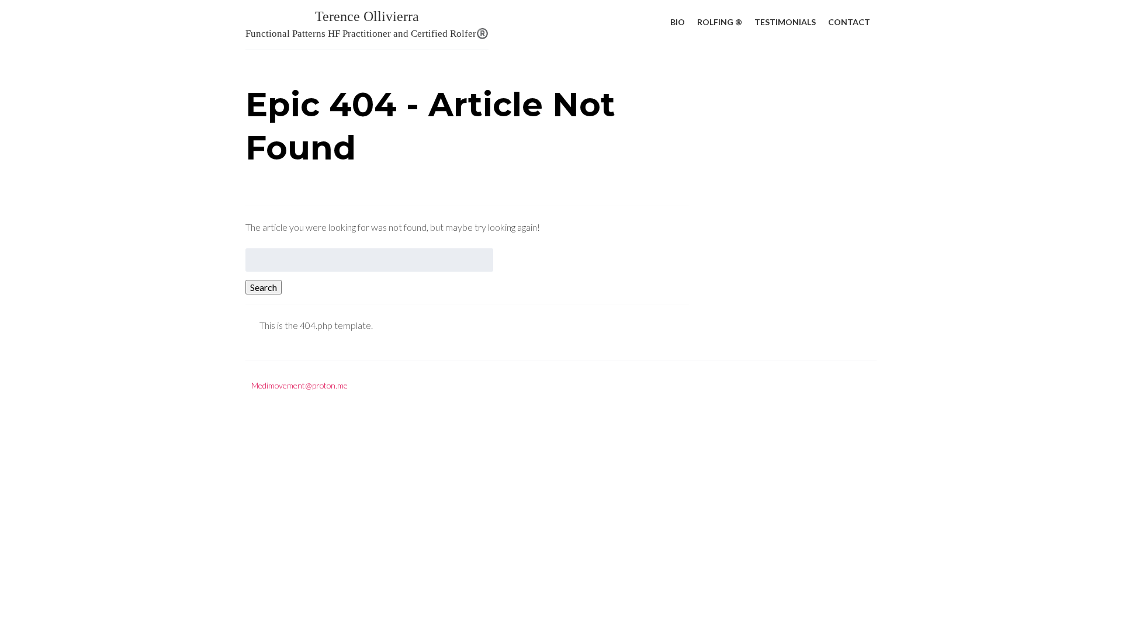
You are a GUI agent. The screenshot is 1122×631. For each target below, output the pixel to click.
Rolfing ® (719, 22)
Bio (677, 22)
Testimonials (785, 22)
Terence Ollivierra (367, 24)
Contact (849, 22)
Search (263, 287)
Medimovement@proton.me (299, 385)
